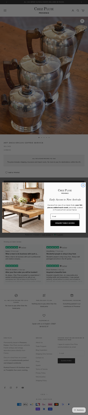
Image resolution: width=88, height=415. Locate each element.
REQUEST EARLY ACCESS (64, 223)
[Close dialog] (83, 185)
